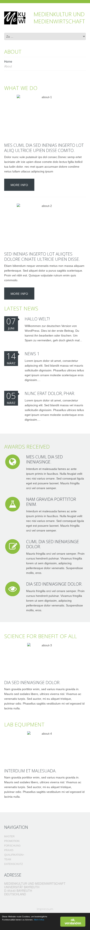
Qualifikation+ (14, 854)
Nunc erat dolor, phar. (50, 393)
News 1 (32, 354)
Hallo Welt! (37, 319)
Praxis (8, 850)
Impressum (45, 909)
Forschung (12, 845)
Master (9, 836)
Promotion (11, 841)
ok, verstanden (73, 921)
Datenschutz (13, 864)
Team (7, 859)
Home (8, 61)
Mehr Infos (39, 920)
